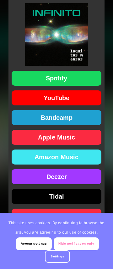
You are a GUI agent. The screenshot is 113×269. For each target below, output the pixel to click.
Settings (57, 256)
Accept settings (34, 243)
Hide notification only (76, 243)
